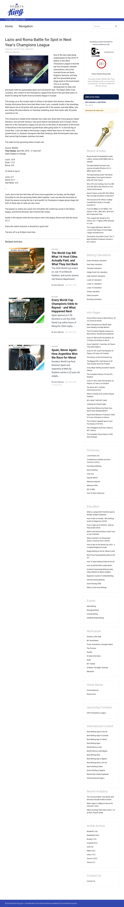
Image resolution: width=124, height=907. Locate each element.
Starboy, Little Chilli (94, 637)
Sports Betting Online (95, 766)
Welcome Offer (92, 485)
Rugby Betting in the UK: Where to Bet (101, 551)
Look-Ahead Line (93, 456)
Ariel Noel (16, 52)
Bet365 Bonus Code (94, 747)
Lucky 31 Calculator (94, 284)
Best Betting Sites (93, 755)
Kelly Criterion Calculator (96, 276)
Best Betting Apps (93, 743)
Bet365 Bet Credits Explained (97, 774)
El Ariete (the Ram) (94, 656)
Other (89, 855)
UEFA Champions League (96, 713)
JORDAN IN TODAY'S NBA (96, 404)
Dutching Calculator (94, 299)
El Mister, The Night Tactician (97, 668)
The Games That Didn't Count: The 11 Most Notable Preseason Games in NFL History (100, 239)
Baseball (90, 831)
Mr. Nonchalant (92, 640)
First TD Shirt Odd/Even (95, 493)
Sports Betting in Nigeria (96, 770)
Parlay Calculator (93, 292)
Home (9, 26)
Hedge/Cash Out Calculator (97, 272)
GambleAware (109, 52)
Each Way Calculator (94, 264)
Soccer (89, 858)
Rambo (89, 652)
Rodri (89, 660)
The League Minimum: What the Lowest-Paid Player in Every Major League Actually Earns (99, 230)
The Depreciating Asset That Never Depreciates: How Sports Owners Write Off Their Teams (100, 177)
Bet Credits (91, 489)
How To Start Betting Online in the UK (101, 562)
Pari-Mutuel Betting (94, 466)
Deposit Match (92, 478)
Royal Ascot (91, 694)
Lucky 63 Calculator (94, 280)
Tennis (89, 862)
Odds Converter (93, 295)
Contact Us (91, 881)
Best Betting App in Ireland (97, 739)
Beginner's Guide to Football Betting (100, 576)
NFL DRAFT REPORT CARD (97, 400)
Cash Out (90, 474)
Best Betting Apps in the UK (97, 732)
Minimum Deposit (93, 482)
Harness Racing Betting (96, 580)
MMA (89, 851)
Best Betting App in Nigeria (97, 759)
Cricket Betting (92, 614)
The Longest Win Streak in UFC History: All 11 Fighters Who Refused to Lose (100, 220)
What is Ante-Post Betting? (97, 587)
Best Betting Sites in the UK (97, 763)
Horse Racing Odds (94, 584)
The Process (91, 648)
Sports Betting (92, 470)
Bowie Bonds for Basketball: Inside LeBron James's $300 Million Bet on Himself (100, 159)
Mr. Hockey (91, 664)
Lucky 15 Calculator (94, 288)
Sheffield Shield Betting (95, 618)
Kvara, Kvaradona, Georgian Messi (100, 644)
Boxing (89, 839)
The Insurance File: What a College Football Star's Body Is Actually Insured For (99, 202)
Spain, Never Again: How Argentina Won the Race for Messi (65, 353)
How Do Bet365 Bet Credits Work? (99, 565)
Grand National (92, 690)
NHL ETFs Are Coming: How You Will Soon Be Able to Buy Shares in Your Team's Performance (100, 186)
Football (90, 843)
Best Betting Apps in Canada (97, 735)
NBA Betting (91, 606)
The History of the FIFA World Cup (99, 357)
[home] (16, 9)
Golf (88, 847)
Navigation (26, 26)
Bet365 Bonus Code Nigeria (97, 751)
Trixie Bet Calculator (94, 268)
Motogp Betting (93, 610)
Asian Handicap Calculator (97, 261)
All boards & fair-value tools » (94, 110)
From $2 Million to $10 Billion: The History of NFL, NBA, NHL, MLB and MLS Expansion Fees (100, 211)
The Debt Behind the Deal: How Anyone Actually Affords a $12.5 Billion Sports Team (99, 168)
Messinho (90, 671)
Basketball (91, 835)
